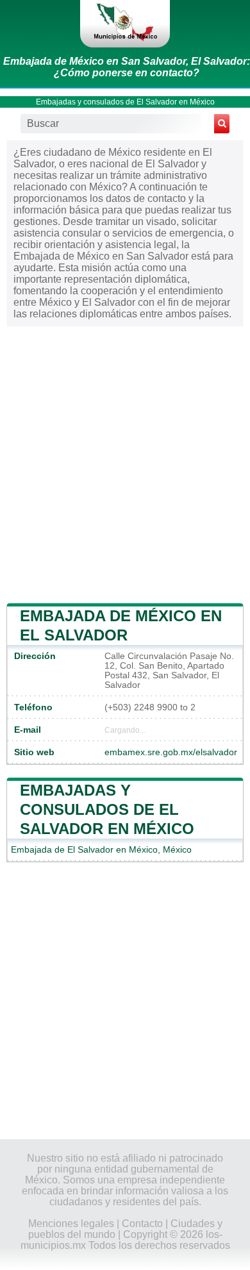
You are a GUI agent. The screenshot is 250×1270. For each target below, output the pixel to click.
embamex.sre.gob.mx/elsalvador (170, 752)
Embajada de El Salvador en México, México (101, 850)
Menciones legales (71, 1223)
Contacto (142, 1223)
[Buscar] (221, 123)
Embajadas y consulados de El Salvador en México (125, 101)
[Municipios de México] (125, 23)
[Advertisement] (125, 463)
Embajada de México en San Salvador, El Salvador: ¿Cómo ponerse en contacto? (126, 67)
